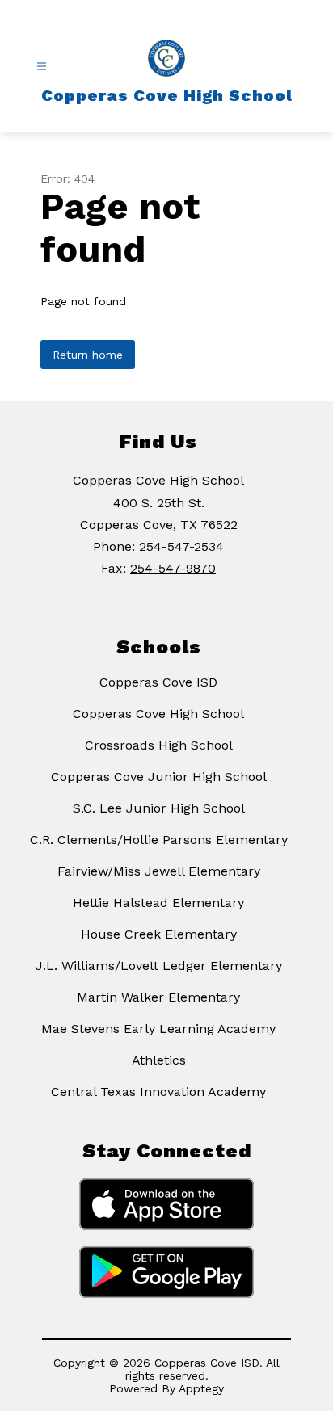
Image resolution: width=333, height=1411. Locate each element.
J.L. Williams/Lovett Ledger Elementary (159, 965)
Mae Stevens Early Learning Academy (158, 1028)
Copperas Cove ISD (158, 682)
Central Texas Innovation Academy (158, 1091)
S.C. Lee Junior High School (159, 808)
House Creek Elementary (159, 934)
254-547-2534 (181, 546)
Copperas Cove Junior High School (159, 776)
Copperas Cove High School (158, 713)
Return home (88, 354)
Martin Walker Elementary (158, 997)
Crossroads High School (159, 745)
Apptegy (201, 1388)
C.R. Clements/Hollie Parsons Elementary (159, 839)
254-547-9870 (173, 568)
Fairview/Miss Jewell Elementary (158, 871)
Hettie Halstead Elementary (158, 902)
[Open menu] (41, 66)
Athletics (159, 1060)
